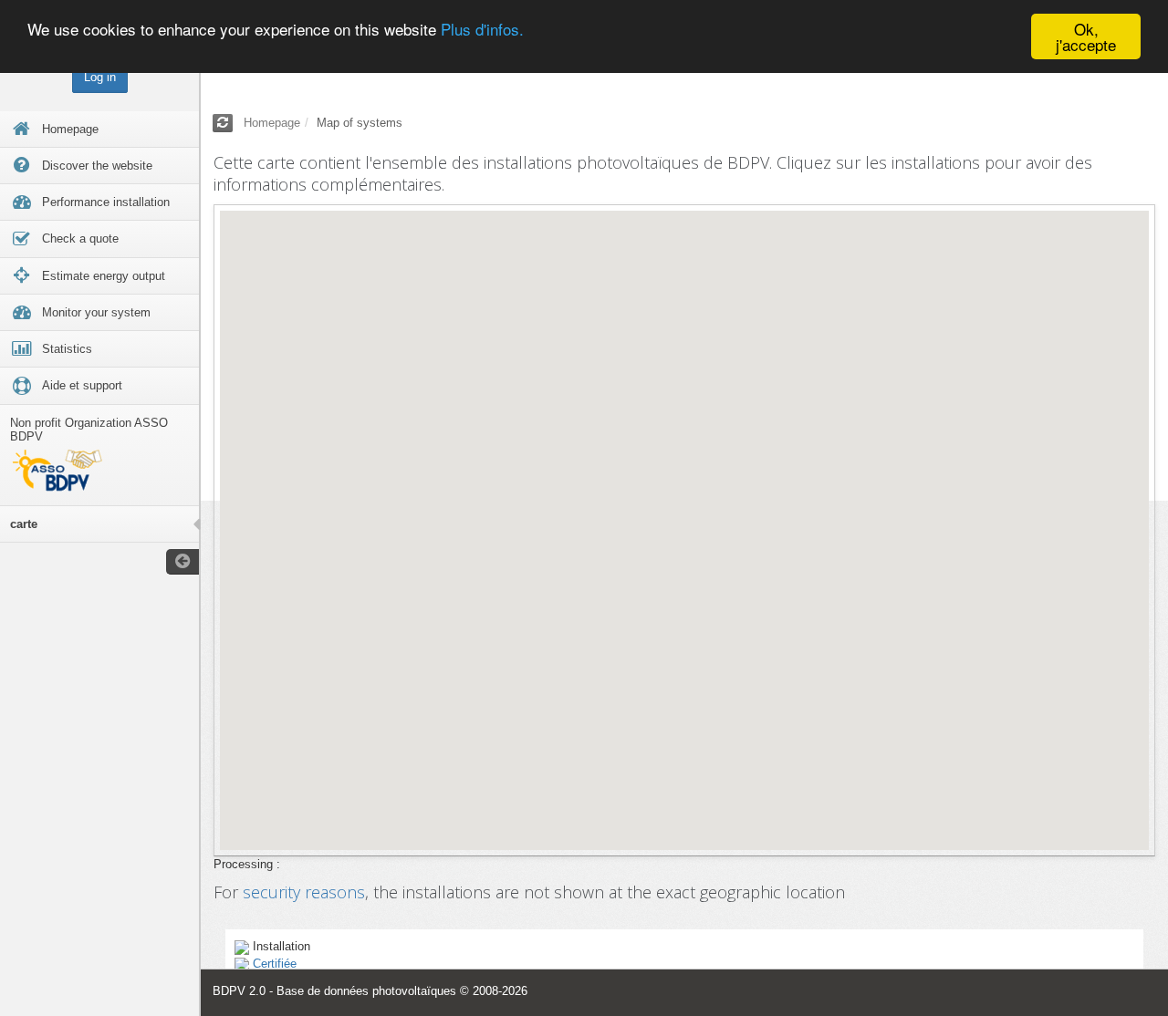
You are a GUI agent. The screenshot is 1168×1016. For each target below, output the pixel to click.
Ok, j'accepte (1086, 36)
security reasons (304, 892)
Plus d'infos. (482, 29)
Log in (100, 77)
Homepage (272, 123)
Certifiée (275, 963)
